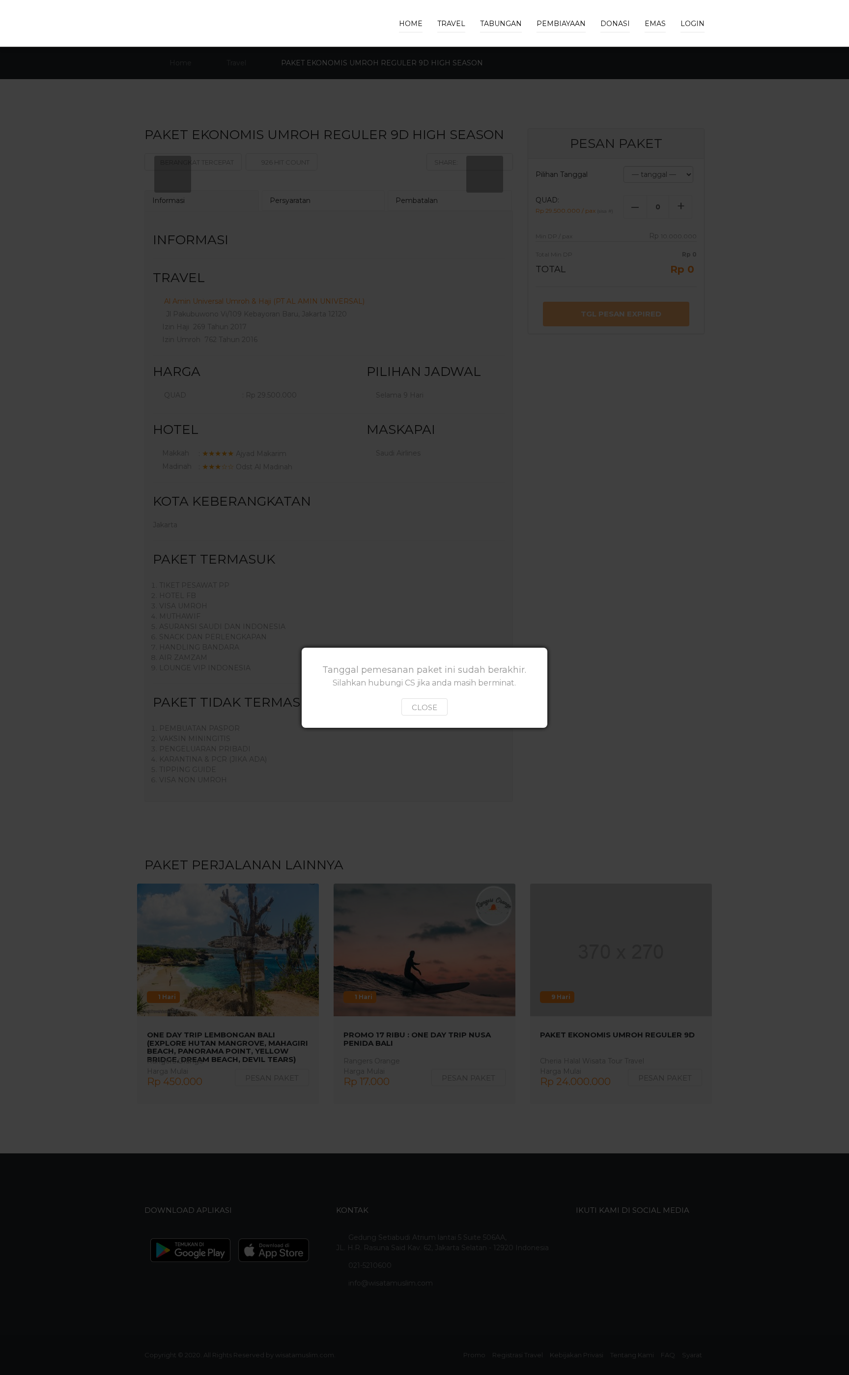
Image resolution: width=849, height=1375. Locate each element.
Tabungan (501, 23)
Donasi (615, 23)
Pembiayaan (561, 23)
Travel (451, 23)
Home (411, 23)
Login (692, 23)
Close (424, 707)
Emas (655, 23)
